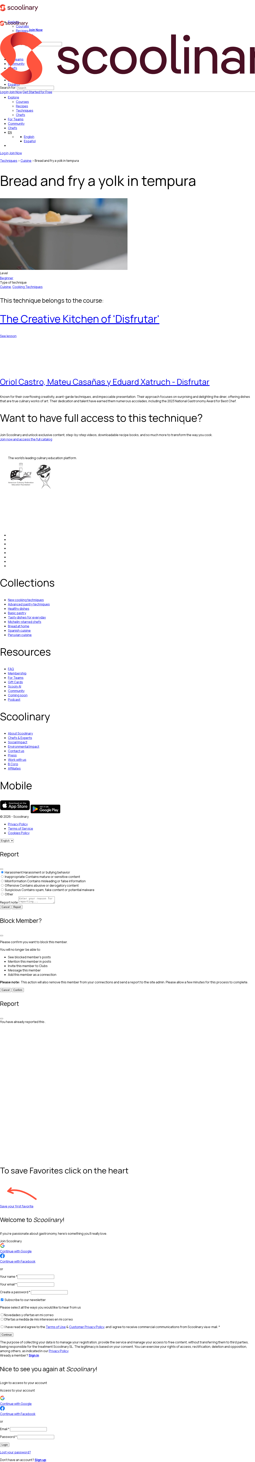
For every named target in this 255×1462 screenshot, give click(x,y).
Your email (8, 1284)
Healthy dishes (18, 608)
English (29, 137)
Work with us (17, 759)
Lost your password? (15, 1452)
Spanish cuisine (19, 630)
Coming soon (17, 695)
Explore (13, 97)
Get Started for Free (37, 92)
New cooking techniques (26, 600)
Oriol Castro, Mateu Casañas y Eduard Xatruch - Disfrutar (105, 381)
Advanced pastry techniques (29, 604)
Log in (4, 92)
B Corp (13, 764)
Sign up (40, 1460)
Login (5, 1444)
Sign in (34, 1355)
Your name (8, 1276)
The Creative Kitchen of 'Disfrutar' (79, 319)
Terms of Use (56, 1327)
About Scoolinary (20, 733)
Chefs (12, 128)
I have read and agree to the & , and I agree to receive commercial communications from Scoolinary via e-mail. (112, 1327)
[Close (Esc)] (1, 869)
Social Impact (17, 742)
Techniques (8, 160)
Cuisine (26, 160)
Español (30, 141)
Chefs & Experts (20, 738)
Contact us (16, 751)
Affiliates (14, 768)
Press (12, 755)
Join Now (15, 92)
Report (17, 907)
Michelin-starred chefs (24, 622)
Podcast (14, 699)
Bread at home (18, 626)
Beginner (6, 278)
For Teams (16, 119)
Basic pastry (17, 613)
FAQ (11, 669)
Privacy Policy (18, 824)
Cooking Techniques (27, 287)
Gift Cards (15, 682)
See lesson (8, 336)
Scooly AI (14, 686)
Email (4, 1429)
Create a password (15, 1292)
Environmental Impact (23, 746)
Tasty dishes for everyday (27, 617)
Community (16, 123)
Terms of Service (20, 828)
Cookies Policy (18, 833)
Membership (17, 673)
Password (8, 1437)
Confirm (17, 990)
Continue (7, 1334)
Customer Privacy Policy (86, 1327)
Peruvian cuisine (20, 635)
